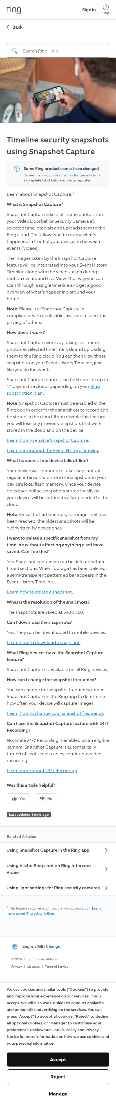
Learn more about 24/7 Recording (42, 771)
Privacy (16, 967)
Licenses (33, 967)
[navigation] (58, 46)
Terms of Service (56, 967)
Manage (58, 1094)
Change (53, 946)
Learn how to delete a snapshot (39, 592)
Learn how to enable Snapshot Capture (47, 440)
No (49, 798)
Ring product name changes (63, 175)
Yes (22, 798)
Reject (58, 1077)
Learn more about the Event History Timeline (53, 450)
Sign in (89, 9)
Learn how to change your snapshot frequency (55, 713)
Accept (58, 1059)
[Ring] (14, 9)
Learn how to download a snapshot (43, 642)
